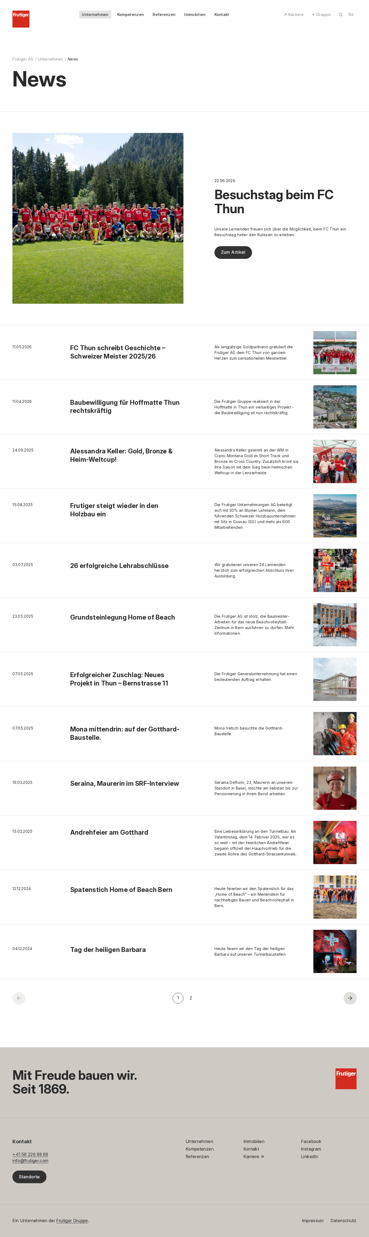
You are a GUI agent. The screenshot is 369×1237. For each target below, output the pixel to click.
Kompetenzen (130, 14)
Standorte (29, 1176)
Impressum (313, 1220)
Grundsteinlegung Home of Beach (122, 617)
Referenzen (164, 14)
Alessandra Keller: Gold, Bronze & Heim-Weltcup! (121, 455)
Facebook (311, 1141)
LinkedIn (309, 1156)
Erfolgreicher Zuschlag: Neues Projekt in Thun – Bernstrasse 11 (119, 679)
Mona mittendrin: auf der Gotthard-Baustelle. (125, 733)
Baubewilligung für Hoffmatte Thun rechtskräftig (125, 407)
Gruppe (323, 14)
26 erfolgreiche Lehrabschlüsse (119, 566)
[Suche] (341, 15)
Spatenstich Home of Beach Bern (121, 890)
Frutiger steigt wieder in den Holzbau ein (114, 510)
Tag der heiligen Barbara (108, 950)
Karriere (296, 14)
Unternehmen (95, 14)
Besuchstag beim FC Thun (274, 201)
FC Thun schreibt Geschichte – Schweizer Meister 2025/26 (117, 352)
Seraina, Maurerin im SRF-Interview (124, 783)
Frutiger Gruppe (72, 1220)
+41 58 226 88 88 (30, 1154)
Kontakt (221, 14)
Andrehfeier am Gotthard (109, 832)
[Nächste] (350, 998)
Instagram (311, 1149)
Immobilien (195, 14)
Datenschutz (343, 1220)
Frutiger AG (22, 59)
